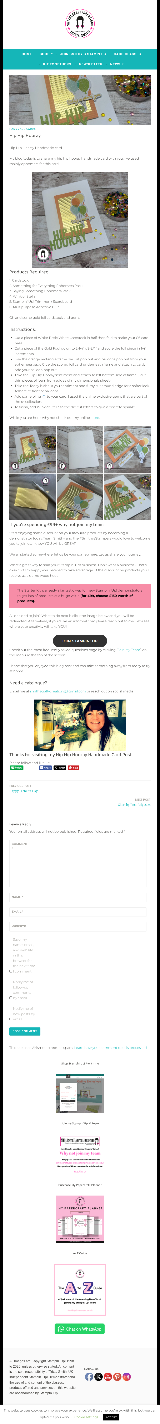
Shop (45, 54)
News (115, 64)
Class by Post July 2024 (134, 802)
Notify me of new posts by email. (24, 1014)
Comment (20, 846)
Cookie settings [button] (86, 1417)
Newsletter (90, 64)
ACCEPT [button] (111, 1417)
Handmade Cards (22, 129)
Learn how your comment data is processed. (111, 1048)
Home (27, 54)
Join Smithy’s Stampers (83, 54)
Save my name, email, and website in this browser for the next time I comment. (24, 956)
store (95, 418)
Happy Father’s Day (23, 788)
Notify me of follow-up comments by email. (23, 990)
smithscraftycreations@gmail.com (58, 691)
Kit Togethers (57, 64)
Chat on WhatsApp (83, 1329)
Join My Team (129, 650)
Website (19, 926)
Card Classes (127, 54)
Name (17, 897)
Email (17, 911)
